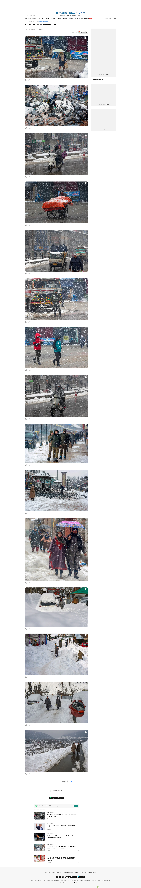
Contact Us (107, 74)
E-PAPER (78, 15)
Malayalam (73, 15)
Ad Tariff (69, 880)
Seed (82, 872)
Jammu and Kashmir (43, 21)
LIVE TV (106, 18)
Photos (36, 21)
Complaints (107, 880)
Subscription (50, 880)
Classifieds (75, 880)
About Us (94, 880)
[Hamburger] (26, 18)
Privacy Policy (34, 880)
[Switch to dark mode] (110, 18)
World (52, 812)
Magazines (63, 880)
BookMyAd (87, 880)
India (51, 844)
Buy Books (56, 880)
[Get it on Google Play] (53, 798)
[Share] (78, 818)
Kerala (52, 855)
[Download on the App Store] (60, 798)
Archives (82, 880)
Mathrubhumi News (68, 872)
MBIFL (94, 872)
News (48, 812)
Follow (75, 806)
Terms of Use (42, 880)
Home (26, 21)
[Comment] (76, 32)
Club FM (77, 872)
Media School (88, 872)
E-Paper (59, 872)
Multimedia (31, 21)
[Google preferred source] (83, 32)
